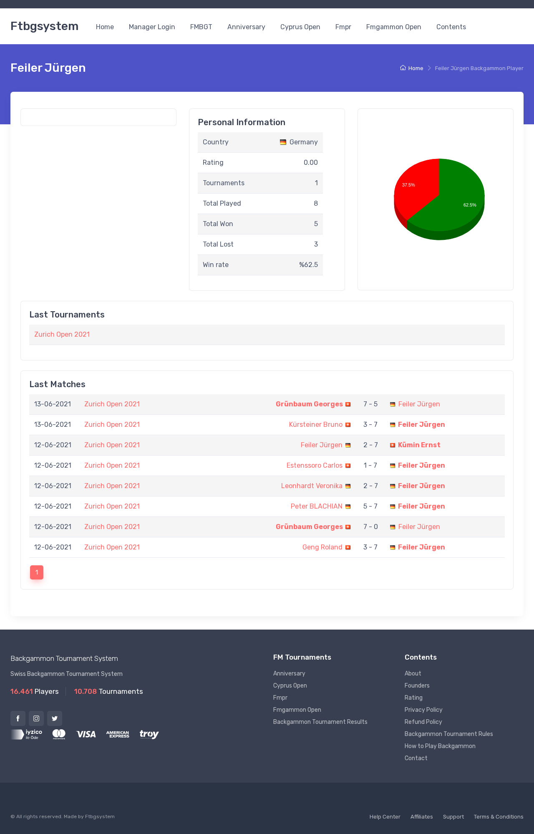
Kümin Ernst (419, 445)
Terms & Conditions (499, 817)
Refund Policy (423, 722)
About (413, 673)
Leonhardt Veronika (312, 486)
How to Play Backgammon (440, 746)
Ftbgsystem (44, 26)
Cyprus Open (300, 27)
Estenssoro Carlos (315, 465)
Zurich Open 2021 (62, 334)
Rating (414, 697)
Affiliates (422, 817)
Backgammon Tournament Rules (449, 734)
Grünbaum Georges (309, 404)
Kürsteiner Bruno (316, 424)
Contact (416, 758)
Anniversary (246, 27)
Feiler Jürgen (419, 404)
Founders (417, 685)
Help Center (385, 817)
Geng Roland (322, 547)
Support (453, 817)
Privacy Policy (424, 709)
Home (105, 27)
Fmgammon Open (393, 27)
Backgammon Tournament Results (320, 722)
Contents (451, 27)
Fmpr (343, 27)
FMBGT (201, 27)
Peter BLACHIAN (317, 506)
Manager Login (152, 27)
